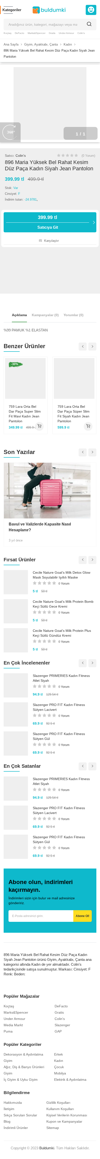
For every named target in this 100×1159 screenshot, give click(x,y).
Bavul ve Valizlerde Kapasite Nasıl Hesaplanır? (40, 527)
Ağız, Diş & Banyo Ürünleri (24, 1067)
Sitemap (52, 1128)
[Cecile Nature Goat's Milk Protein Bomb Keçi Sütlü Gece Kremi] (16, 611)
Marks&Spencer (36, 33)
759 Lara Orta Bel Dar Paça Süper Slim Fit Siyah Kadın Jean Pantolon (74, 414)
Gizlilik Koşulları (58, 1102)
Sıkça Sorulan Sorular (20, 1115)
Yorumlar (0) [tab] (73, 315)
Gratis (52, 33)
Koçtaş (7, 33)
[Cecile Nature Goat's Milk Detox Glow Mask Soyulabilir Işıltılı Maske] (16, 582)
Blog (7, 1121)
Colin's (81, 33)
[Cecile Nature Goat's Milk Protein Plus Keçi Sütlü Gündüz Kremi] (16, 640)
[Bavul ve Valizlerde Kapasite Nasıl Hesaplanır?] (50, 490)
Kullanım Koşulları (60, 1109)
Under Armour (66, 33)
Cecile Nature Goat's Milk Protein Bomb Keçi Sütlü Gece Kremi (63, 604)
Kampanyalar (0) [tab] (45, 315)
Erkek (58, 1054)
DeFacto (19, 33)
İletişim (9, 1109)
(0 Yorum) (88, 155)
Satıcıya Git (47, 222)
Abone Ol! (82, 916)
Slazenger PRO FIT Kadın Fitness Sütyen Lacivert (59, 707)
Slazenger (62, 1025)
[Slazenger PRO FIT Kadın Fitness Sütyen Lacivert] (16, 714)
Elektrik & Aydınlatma (70, 1079)
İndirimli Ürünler (16, 1128)
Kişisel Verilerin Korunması (66, 1115)
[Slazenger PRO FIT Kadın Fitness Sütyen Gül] (16, 743)
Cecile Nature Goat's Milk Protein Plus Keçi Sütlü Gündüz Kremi (62, 633)
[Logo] (49, 10)
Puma (8, 1031)
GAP (58, 1031)
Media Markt (13, 1025)
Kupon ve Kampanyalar (64, 1121)
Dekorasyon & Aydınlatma (23, 1054)
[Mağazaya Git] (39, 426)
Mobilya (60, 1073)
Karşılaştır (51, 241)
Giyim (8, 1061)
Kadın (58, 1061)
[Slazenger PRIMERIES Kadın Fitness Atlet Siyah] (16, 685)
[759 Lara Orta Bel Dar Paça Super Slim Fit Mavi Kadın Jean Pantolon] (25, 378)
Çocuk (59, 1067)
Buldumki (46, 1148)
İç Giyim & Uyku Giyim (21, 1079)
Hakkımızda (13, 1102)
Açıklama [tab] (19, 315)
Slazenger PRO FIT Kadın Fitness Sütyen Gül (59, 736)
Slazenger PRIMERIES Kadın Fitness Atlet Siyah (61, 678)
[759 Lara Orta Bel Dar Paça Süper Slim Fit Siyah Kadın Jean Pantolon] (74, 378)
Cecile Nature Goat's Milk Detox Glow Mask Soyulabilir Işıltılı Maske (61, 575)
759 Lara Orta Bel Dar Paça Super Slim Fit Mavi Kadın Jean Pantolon (25, 414)
